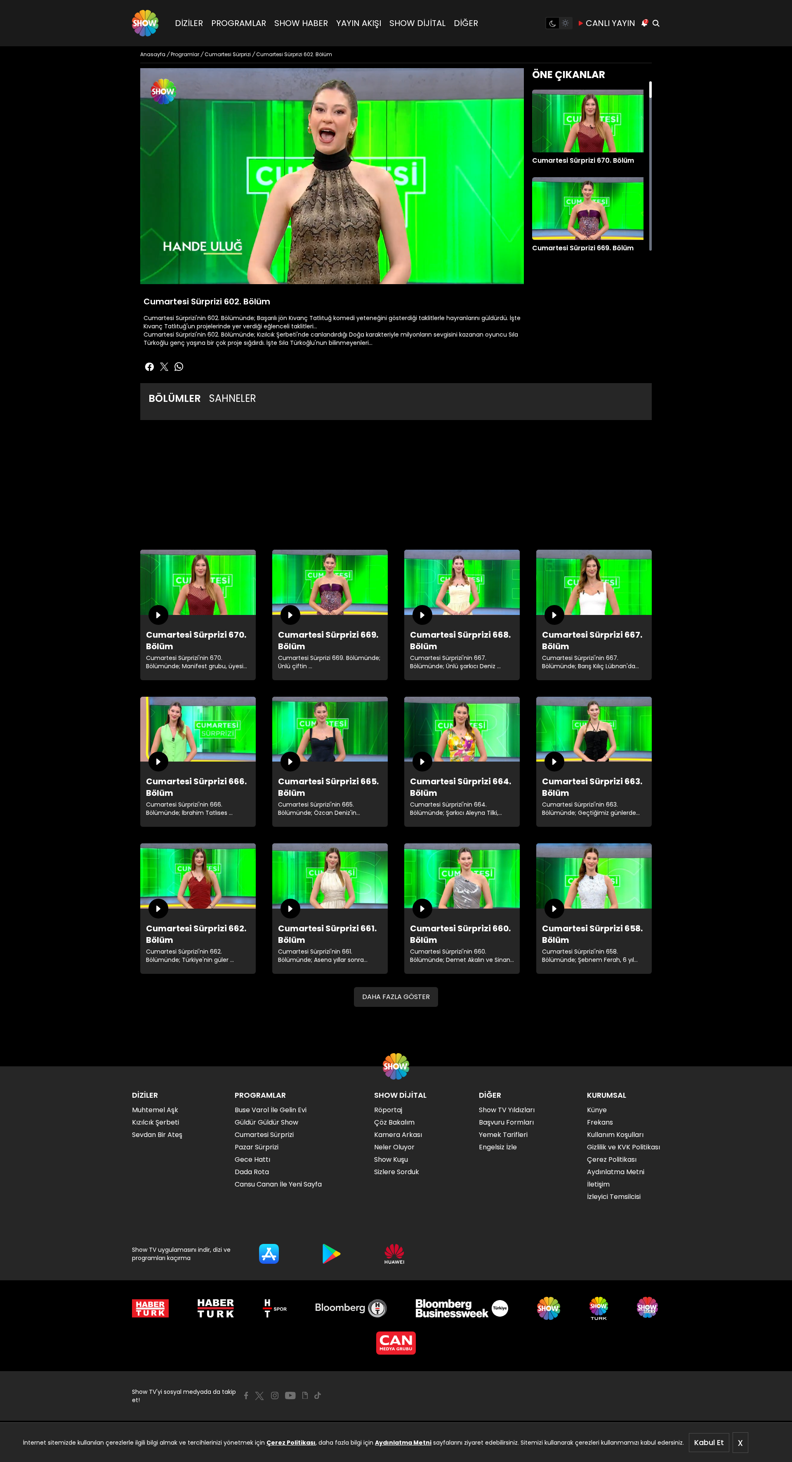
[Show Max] (648, 1308)
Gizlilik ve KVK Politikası (623, 1147)
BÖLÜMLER (174, 398)
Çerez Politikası (291, 1442)
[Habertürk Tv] (216, 1308)
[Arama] (656, 23)
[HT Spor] (274, 1308)
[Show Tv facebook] (149, 367)
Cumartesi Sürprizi (264, 1134)
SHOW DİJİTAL (417, 23)
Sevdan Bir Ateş (157, 1134)
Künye (597, 1110)
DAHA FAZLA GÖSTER (396, 997)
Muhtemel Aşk (155, 1110)
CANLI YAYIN (610, 23)
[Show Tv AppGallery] (394, 1254)
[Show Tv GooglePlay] (331, 1254)
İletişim (598, 1184)
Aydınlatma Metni (403, 1442)
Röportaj (388, 1110)
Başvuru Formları (506, 1122)
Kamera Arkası (398, 1134)
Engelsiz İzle (498, 1147)
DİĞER (466, 23)
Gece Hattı (252, 1159)
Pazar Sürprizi (256, 1147)
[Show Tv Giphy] (305, 1395)
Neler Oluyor (394, 1147)
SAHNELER (232, 398)
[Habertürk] (150, 1308)
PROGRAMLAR (238, 23)
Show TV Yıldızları (507, 1110)
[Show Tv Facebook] (246, 1395)
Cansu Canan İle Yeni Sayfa (278, 1184)
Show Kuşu (391, 1159)
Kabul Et (709, 1442)
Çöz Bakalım (394, 1122)
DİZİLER (189, 23)
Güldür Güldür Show (266, 1122)
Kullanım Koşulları (615, 1134)
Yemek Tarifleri (503, 1134)
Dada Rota (252, 1172)
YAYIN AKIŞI (358, 23)
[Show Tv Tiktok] (317, 1395)
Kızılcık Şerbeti (155, 1122)
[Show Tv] (145, 23)
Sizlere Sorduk (396, 1172)
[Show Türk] (598, 1308)
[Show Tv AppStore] (269, 1254)
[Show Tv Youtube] (290, 1395)
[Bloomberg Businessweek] (462, 1308)
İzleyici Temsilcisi (614, 1196)
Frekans (600, 1122)
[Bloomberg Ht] (351, 1308)
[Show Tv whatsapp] (179, 367)
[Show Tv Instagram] (274, 1395)
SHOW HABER (301, 23)
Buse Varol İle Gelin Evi (270, 1110)
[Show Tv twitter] (164, 367)
